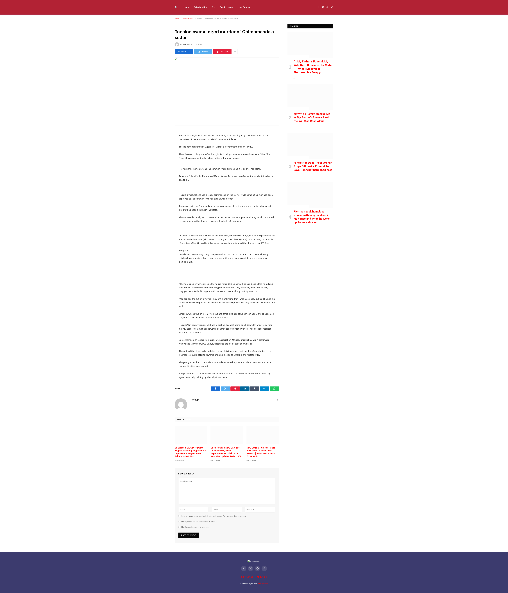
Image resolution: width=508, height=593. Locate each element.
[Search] (332, 7)
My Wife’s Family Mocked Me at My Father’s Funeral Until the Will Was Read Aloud (312, 117)
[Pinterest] (165, 159)
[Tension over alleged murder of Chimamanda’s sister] (227, 92)
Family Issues (226, 7)
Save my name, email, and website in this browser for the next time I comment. (214, 516)
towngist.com (263, 584)
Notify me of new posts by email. (195, 527)
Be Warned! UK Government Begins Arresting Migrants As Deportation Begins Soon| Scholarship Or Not (190, 452)
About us (262, 577)
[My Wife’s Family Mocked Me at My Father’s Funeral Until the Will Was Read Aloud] (310, 97)
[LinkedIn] (165, 152)
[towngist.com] (176, 7)
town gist (186, 44)
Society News (182, 25)
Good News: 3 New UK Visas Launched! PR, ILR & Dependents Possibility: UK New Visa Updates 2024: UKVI (226, 452)
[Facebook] (165, 138)
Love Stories (244, 7)
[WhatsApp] (165, 172)
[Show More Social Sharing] (234, 51)
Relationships (200, 7)
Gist (214, 7)
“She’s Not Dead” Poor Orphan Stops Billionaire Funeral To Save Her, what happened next (313, 166)
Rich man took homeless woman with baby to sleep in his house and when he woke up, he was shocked (312, 217)
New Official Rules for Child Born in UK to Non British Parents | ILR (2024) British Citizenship (260, 452)
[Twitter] (165, 145)
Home (186, 7)
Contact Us (247, 577)
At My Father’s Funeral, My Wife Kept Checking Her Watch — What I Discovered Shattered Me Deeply (313, 67)
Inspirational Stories (298, 56)
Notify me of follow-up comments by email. (199, 522)
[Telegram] (165, 165)
